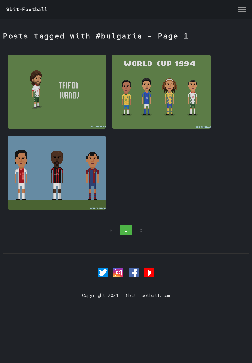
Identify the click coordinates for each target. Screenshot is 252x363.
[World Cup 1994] (161, 127)
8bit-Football (27, 9)
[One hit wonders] (57, 208)
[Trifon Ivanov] (57, 127)
